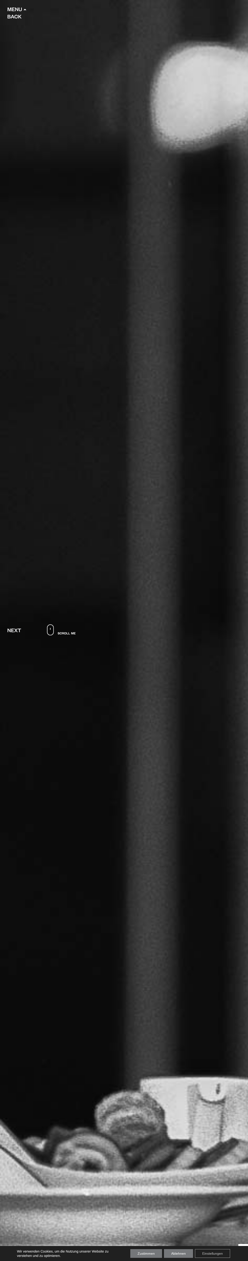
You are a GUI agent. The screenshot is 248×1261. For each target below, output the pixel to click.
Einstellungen (212, 1253)
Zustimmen (146, 1253)
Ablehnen (178, 1253)
